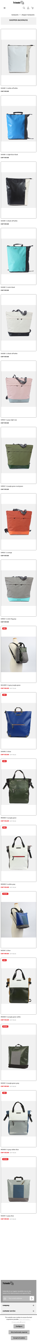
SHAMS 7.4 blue (6, 752)
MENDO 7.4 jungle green (8, 818)
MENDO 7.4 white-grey (8, 884)
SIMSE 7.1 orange (6, 553)
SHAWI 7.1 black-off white (9, 221)
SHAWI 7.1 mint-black (8, 287)
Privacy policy (16, 1322)
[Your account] (28, 8)
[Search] (24, 8)
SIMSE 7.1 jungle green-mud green (12, 486)
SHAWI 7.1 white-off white (9, 88)
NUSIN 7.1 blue (5, 950)
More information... (25, 1319)
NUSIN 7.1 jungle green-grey (10, 1083)
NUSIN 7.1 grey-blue (7, 1216)
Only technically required (19, 1332)
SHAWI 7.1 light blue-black (9, 155)
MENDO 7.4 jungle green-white (11, 1017)
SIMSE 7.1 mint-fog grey (8, 619)
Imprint (23, 1322)
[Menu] (4, 8)
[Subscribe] (32, 1298)
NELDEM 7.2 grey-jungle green (10, 685)
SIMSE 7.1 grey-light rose (9, 420)
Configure (19, 1326)
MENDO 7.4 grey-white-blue (10, 1150)
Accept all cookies (19, 1338)
